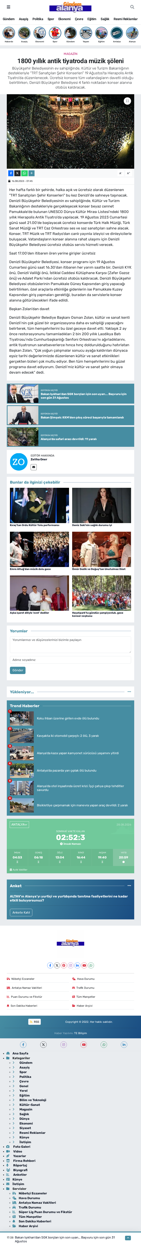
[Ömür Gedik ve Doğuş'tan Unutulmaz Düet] (101, 549)
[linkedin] (124, 1044)
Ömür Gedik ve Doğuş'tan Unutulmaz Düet (99, 569)
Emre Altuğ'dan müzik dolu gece (30, 569)
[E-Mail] (34, 467)
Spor (51, 19)
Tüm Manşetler (85, 996)
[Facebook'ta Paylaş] (10, 173)
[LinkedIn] (77, 965)
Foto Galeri (21, 1146)
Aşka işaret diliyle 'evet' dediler (29, 612)
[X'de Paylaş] (17, 173)
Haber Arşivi (85, 1005)
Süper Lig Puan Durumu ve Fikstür (45, 1212)
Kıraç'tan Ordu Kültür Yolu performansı (34, 525)
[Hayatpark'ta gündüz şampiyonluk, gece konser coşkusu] (101, 593)
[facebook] (23, 1044)
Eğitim (91, 19)
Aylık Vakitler (20, 869)
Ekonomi (64, 19)
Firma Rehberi (23, 1161)
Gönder (17, 670)
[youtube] (83, 1044)
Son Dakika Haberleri (24, 1005)
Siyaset (25, 1128)
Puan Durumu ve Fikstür (26, 996)
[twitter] (43, 1044)
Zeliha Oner (39, 459)
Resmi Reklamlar (126, 19)
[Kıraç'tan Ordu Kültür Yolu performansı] (39, 505)
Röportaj (19, 1165)
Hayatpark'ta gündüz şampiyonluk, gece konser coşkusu (97, 614)
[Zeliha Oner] (19, 461)
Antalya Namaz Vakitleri (27, 987)
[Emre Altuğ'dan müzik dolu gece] (39, 549)
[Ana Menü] (8, 7)
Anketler (19, 1174)
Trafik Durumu (85, 987)
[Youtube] (84, 965)
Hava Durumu (86, 979)
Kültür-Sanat (29, 1105)
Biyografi (19, 1170)
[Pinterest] (64, 965)
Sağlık (105, 19)
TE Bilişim (80, 1033)
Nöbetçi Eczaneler (23, 979)
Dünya (24, 1118)
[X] (57, 965)
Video (17, 1151)
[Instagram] (71, 965)
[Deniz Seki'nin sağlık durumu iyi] (101, 505)
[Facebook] (50, 965)
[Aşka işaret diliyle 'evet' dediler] (39, 593)
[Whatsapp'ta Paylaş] (24, 173)
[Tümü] (129, 692)
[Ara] (132, 7)
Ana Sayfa (20, 1053)
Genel (23, 1086)
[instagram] (63, 1044)
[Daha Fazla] (31, 173)
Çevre (79, 19)
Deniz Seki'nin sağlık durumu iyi (92, 525)
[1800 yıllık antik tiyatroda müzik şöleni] (70, 131)
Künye (24, 1137)
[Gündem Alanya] (70, 6)
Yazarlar (19, 1156)
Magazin (70, 54)
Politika (37, 19)
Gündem (9, 19)
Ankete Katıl (21, 912)
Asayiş (23, 19)
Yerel (23, 1090)
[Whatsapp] (91, 965)
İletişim (25, 1142)
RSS (36, 1022)
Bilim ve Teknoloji (32, 1100)
